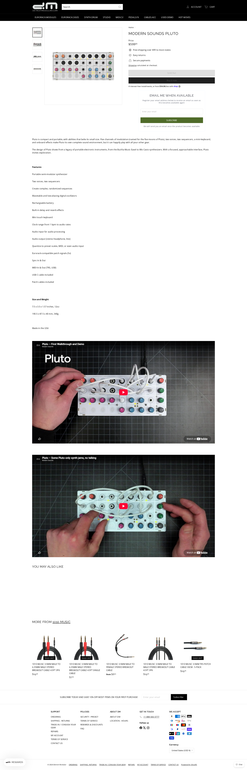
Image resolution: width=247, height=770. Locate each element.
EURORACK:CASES (70, 17)
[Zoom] (83, 66)
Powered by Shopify (189, 764)
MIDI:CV (119, 17)
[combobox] (92, 7)
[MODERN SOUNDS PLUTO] (46, 592)
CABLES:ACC (150, 17)
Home (131, 27)
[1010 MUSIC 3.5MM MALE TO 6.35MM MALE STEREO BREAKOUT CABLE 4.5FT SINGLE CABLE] (86, 655)
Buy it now (172, 80)
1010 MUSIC (61, 622)
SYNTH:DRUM (91, 17)
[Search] (120, 7)
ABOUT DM (115, 716)
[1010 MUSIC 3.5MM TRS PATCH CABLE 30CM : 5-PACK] (197, 652)
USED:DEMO (167, 17)
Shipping (132, 65)
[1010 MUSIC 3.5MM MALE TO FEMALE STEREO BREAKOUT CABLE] (123, 653)
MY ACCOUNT (57, 735)
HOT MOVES (185, 17)
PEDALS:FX (134, 17)
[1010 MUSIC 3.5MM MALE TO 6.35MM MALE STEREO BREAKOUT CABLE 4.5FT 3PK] (49, 653)
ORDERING (56, 716)
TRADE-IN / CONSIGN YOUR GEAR (63, 726)
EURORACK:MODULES (45, 17)
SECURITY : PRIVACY (89, 716)
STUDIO (107, 17)
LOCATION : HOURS (119, 720)
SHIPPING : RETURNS (60, 720)
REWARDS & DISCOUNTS (91, 724)
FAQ (82, 728)
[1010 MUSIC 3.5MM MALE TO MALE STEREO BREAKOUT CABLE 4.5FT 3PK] (160, 653)
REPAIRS (54, 731)
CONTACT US (57, 743)
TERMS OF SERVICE (59, 739)
